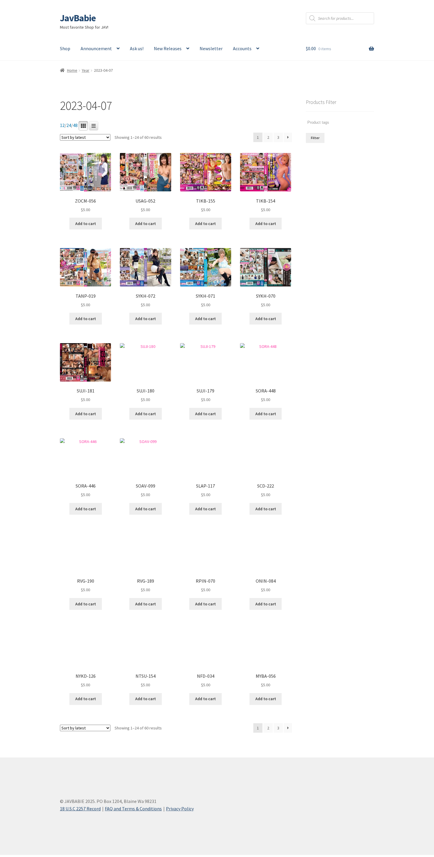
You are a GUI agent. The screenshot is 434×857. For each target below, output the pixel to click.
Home (72, 70)
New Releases (168, 48)
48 (75, 125)
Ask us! (136, 48)
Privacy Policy (180, 809)
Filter (315, 138)
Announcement (96, 48)
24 (68, 125)
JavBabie (78, 18)
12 (62, 125)
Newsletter (211, 48)
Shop (65, 48)
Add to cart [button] (85, 223)
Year (85, 70)
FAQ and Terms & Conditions (133, 809)
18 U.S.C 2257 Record (80, 809)
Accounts (242, 48)
